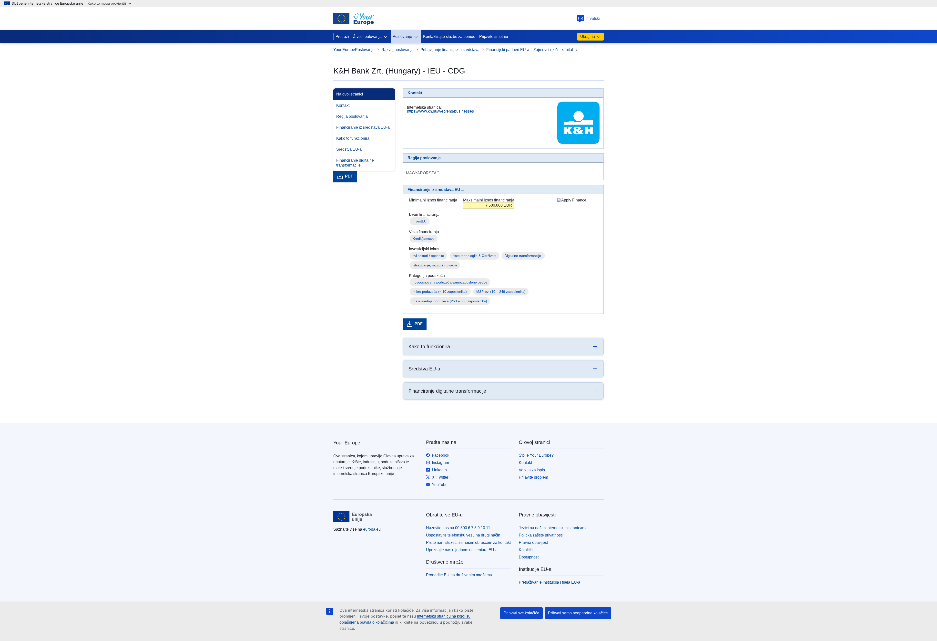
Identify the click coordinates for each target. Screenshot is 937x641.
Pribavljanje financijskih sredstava (449, 50)
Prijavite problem (533, 477)
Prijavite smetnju (493, 36)
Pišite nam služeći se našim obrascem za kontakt (468, 542)
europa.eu (372, 529)
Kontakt (342, 105)
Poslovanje (402, 36)
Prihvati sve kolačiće (521, 613)
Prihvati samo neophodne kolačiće (578, 613)
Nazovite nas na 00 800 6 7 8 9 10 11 (458, 528)
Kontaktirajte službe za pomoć (449, 36)
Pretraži (342, 36)
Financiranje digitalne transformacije (355, 162)
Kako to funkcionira (352, 138)
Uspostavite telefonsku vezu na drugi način (463, 535)
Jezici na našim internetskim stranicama (553, 528)
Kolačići (526, 550)
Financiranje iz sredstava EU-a (363, 127)
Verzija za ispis (532, 470)
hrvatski (589, 18)
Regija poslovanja (352, 116)
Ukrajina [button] (587, 36)
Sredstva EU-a (349, 149)
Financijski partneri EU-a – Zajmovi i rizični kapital (529, 50)
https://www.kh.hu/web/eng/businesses (440, 111)
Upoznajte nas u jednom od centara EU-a (462, 550)
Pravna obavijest (533, 542)
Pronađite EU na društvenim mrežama (459, 575)
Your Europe (344, 50)
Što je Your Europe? (536, 455)
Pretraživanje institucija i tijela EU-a (549, 582)
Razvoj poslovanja (397, 50)
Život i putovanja (367, 36)
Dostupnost (529, 557)
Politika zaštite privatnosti (541, 535)
